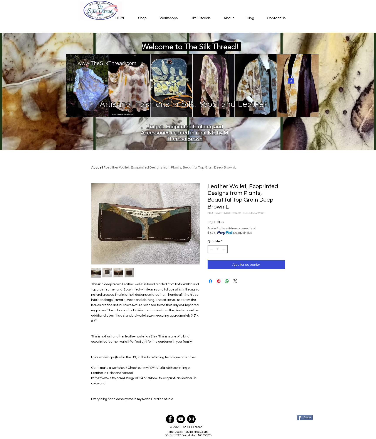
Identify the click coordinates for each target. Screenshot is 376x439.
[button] (290, 79)
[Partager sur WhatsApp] (227, 281)
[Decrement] (211, 249)
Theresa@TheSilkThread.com (188, 431)
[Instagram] (191, 419)
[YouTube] (180, 419)
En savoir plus (242, 232)
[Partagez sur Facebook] (210, 281)
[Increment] (224, 249)
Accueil (97, 167)
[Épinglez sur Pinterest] (218, 281)
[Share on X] (235, 281)
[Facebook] (170, 419)
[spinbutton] (218, 249)
